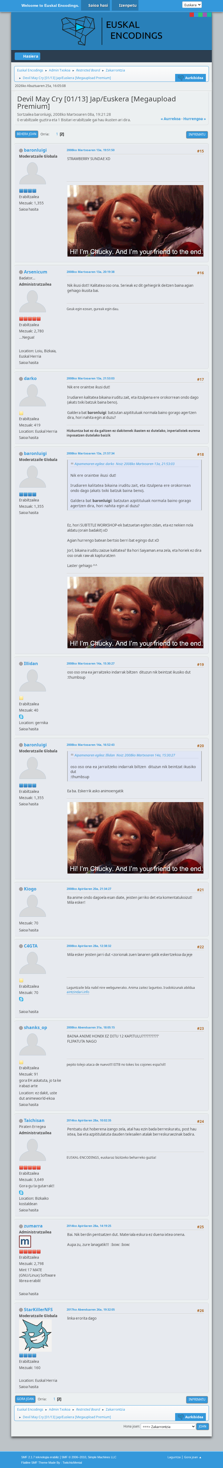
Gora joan (25, 1399)
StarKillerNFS (38, 1310)
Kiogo (30, 889)
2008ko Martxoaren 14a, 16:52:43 (90, 745)
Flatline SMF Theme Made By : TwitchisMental (51, 1462)
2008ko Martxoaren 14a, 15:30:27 (90, 663)
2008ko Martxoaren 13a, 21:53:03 (90, 378)
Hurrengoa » (194, 118)
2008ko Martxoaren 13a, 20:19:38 (90, 272)
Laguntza (174, 1457)
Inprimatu (197, 134)
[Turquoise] (209, 15)
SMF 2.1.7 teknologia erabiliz (40, 1457)
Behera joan (26, 134)
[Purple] (205, 15)
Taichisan (34, 1120)
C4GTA (31, 946)
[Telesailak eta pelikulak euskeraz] (21, 1287)
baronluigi (35, 150)
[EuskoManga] (21, 1374)
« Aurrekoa (171, 118)
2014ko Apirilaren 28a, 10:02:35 (89, 1120)
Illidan (31, 663)
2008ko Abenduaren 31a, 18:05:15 (91, 1027)
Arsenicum (35, 272)
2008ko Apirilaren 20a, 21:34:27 (89, 889)
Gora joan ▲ (193, 1457)
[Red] (192, 15)
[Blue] (196, 15)
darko (30, 378)
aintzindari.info (78, 992)
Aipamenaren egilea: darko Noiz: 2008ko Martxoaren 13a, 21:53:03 (125, 464)
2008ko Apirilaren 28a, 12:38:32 (89, 946)
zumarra (33, 1226)
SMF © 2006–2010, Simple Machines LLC (88, 1457)
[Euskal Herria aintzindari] (21, 1005)
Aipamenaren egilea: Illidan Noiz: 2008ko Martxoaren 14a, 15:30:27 (125, 755)
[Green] (200, 15)
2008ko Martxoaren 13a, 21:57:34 (90, 453)
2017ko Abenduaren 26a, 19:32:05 (91, 1309)
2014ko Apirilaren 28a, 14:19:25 (89, 1226)
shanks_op (35, 1027)
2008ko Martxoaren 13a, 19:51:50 (90, 150)
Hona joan (131, 1426)
